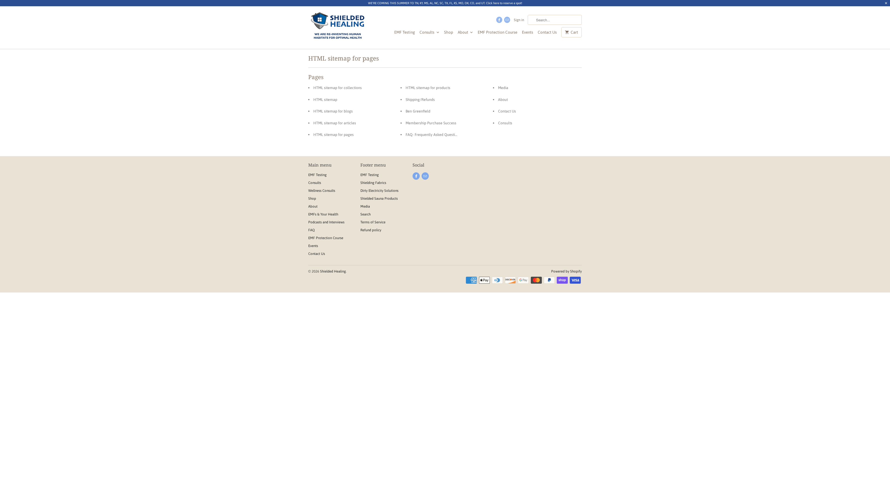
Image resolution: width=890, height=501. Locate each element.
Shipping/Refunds (420, 99)
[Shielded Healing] (337, 27)
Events (527, 32)
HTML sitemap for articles (334, 123)
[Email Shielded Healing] (507, 20)
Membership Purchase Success (431, 123)
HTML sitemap (325, 99)
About (463, 32)
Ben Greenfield (418, 111)
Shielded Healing (333, 271)
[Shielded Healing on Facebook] (499, 20)
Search (365, 214)
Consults (427, 32)
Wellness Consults (321, 191)
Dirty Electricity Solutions (379, 191)
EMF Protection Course (497, 32)
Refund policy (370, 230)
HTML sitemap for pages (333, 134)
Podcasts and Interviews (326, 222)
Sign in (519, 20)
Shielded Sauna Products (379, 198)
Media (503, 88)
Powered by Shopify (566, 271)
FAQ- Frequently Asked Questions (433, 134)
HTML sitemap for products (428, 88)
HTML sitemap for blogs (333, 111)
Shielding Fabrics (373, 183)
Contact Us (547, 32)
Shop (448, 32)
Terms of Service (372, 222)
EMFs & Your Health (323, 214)
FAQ (311, 230)
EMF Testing (404, 32)
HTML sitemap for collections (337, 88)
